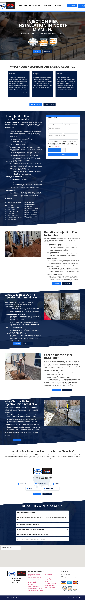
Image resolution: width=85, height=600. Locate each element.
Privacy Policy (56, 146)
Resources (58, 6)
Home (20, 6)
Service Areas (47, 6)
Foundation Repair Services (31, 6)
